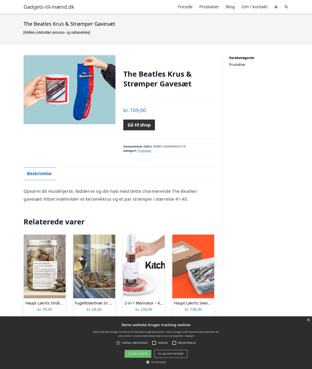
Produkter (209, 7)
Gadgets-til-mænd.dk (49, 6)
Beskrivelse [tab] (39, 173)
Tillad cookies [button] (138, 353)
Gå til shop (139, 125)
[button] (156, 362)
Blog (230, 7)
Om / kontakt (255, 7)
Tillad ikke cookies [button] (171, 353)
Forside (185, 7)
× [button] (308, 320)
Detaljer (189, 335)
